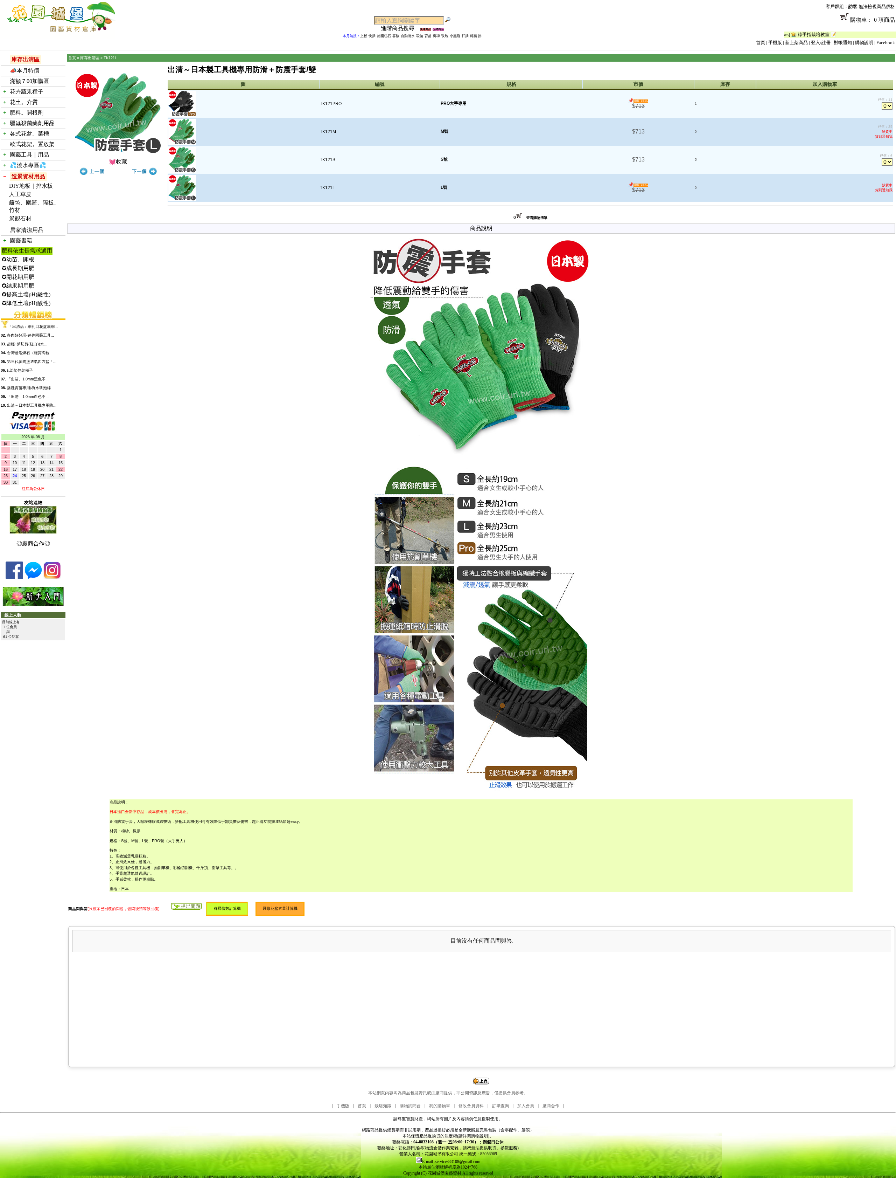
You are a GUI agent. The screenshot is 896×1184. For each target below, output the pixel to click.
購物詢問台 (410, 1105)
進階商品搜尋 (400, 28)
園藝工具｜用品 (29, 155)
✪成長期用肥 (18, 268)
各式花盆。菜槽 (29, 134)
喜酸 (395, 36)
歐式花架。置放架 (32, 144)
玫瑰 (444, 36)
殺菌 (419, 36)
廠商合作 (550, 1105)
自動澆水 (408, 36)
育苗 (428, 36)
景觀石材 (20, 218)
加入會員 (525, 1105)
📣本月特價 (24, 71)
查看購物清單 (536, 218)
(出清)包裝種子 (20, 370)
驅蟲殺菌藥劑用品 (32, 123)
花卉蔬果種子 (26, 92)
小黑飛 (455, 36)
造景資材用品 (28, 176)
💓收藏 (118, 162)
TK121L (110, 58)
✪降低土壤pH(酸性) (26, 303)
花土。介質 (24, 102)
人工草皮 (20, 194)
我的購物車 (439, 1105)
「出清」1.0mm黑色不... (28, 379)
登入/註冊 (821, 42)
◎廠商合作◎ (33, 543)
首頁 (760, 42)
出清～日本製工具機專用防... (31, 405)
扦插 (465, 36)
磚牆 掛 (476, 36)
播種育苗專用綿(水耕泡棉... (30, 388)
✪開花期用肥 (18, 277)
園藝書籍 (21, 240)
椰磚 (436, 36)
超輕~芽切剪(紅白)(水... (27, 344)
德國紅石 (384, 36)
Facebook (885, 42)
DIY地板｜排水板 (31, 186)
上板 (363, 36)
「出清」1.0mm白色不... (28, 396)
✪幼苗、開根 (18, 259)
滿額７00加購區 (29, 81)
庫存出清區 (26, 59)
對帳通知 (843, 42)
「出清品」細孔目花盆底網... (33, 326)
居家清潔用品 (26, 230)
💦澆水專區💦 (28, 165)
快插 (372, 36)
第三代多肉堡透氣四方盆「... (31, 361)
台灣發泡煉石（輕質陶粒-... (30, 353)
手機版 (775, 42)
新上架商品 (796, 42)
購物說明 (864, 42)
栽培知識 (382, 1105)
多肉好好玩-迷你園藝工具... (30, 335)
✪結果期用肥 (18, 286)
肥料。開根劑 (26, 113)
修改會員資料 (471, 1105)
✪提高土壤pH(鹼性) (26, 294)
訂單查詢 (500, 1105)
